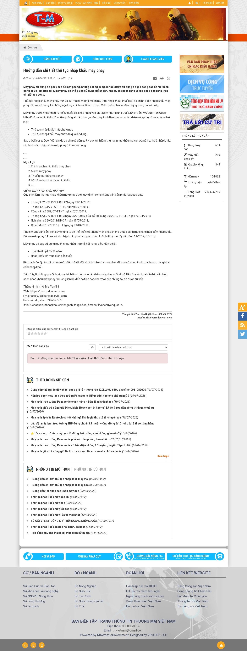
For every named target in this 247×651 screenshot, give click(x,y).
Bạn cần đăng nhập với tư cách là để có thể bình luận (77, 358)
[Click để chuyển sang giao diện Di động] (42, 645)
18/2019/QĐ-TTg (145, 236)
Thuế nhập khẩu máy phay (47, 175)
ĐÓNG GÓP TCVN (102, 59)
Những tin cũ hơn (90, 469)
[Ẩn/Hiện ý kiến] (92, 347)
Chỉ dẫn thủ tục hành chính (191, 556)
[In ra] (162, 78)
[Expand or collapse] (24, 158)
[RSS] (197, 3)
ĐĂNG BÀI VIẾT (52, 59)
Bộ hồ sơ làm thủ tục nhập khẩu (50, 180)
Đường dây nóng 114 (149, 556)
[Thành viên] (189, 3)
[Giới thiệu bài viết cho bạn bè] (155, 78)
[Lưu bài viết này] (169, 78)
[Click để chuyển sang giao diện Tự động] (25, 645)
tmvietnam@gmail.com (127, 630)
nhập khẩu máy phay (46, 100)
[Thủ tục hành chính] (202, 102)
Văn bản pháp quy (89, 556)
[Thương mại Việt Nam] (44, 18)
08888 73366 (131, 626)
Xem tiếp (162, 456)
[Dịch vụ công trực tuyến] (202, 83)
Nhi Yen (135, 314)
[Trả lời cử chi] (202, 121)
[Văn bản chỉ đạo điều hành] (202, 63)
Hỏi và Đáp (48, 556)
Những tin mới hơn (53, 469)
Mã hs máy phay (41, 171)
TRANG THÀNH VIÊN (152, 59)
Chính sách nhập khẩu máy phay (51, 166)
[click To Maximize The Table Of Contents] (24, 153)
